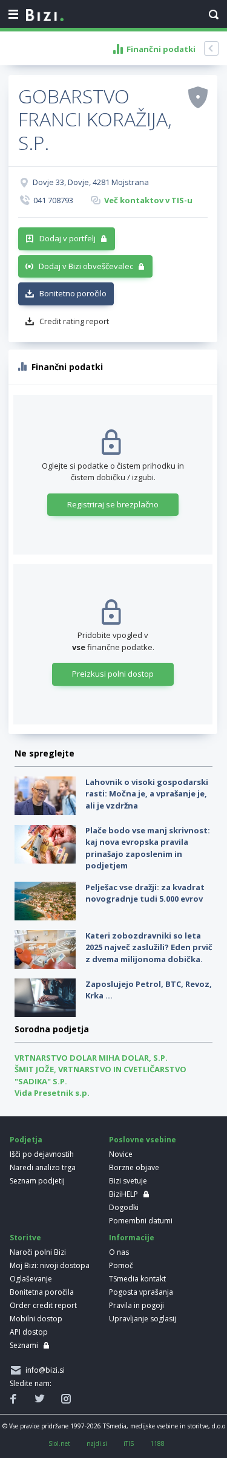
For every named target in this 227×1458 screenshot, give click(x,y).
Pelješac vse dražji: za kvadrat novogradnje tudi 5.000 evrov (145, 893)
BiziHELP (123, 1194)
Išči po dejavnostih (42, 1154)
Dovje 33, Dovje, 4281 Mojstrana (91, 182)
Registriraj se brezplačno (113, 504)
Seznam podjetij (37, 1181)
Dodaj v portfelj (67, 238)
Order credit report (43, 1305)
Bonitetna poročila (42, 1292)
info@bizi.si (43, 1370)
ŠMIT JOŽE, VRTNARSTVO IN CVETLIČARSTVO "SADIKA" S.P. (100, 1075)
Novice (121, 1154)
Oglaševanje (31, 1279)
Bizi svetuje (128, 1181)
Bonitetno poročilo (73, 293)
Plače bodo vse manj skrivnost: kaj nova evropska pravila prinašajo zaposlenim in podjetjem (147, 848)
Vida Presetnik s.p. (52, 1092)
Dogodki (124, 1207)
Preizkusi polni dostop (113, 673)
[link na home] (45, 15)
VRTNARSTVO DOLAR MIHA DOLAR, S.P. (91, 1057)
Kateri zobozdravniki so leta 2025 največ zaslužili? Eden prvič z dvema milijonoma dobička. (148, 947)
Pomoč (121, 1265)
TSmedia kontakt (137, 1279)
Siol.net (59, 1443)
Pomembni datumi (141, 1221)
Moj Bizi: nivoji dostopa (50, 1265)
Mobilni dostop (36, 1318)
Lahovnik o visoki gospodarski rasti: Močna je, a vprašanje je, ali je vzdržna (146, 793)
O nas (119, 1252)
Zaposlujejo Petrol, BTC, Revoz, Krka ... (148, 989)
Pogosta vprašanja (141, 1292)
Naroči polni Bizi (38, 1252)
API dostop (29, 1332)
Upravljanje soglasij (142, 1318)
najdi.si (97, 1443)
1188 (157, 1443)
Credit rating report (74, 321)
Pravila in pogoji (136, 1305)
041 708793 (53, 200)
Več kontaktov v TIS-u (148, 200)
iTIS (128, 1443)
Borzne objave (134, 1167)
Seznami (24, 1345)
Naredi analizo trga (43, 1167)
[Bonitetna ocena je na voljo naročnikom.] (198, 97)
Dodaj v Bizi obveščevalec (86, 266)
